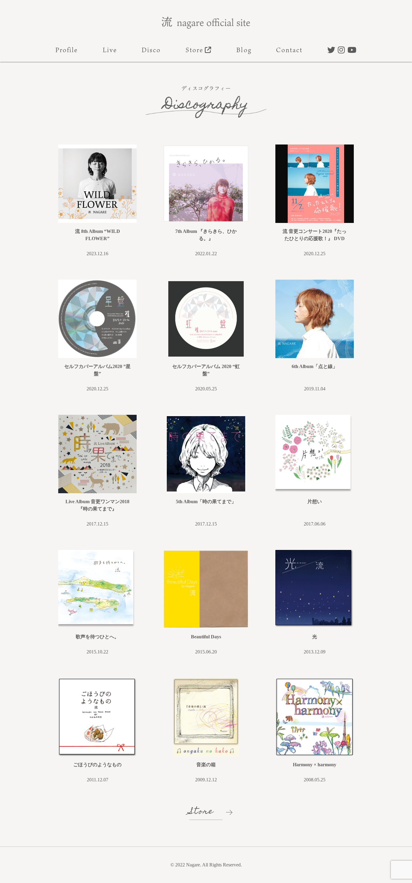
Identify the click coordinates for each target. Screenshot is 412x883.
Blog (243, 49)
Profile (66, 49)
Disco (151, 49)
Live (110, 49)
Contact (289, 49)
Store (194, 49)
